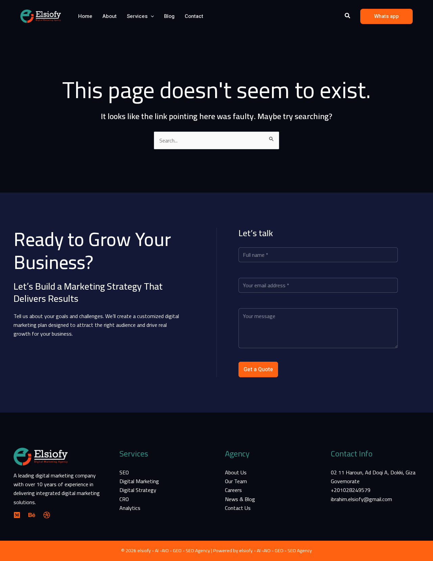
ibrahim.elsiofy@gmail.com (361, 499)
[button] (150, 16)
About (109, 16)
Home (85, 16)
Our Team (236, 481)
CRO (124, 499)
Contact (194, 16)
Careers (233, 490)
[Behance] (31, 515)
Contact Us (238, 508)
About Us (236, 472)
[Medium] (17, 515)
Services (137, 16)
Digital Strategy (137, 490)
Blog (169, 16)
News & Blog (240, 499)
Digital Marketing (139, 481)
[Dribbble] (46, 515)
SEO (124, 472)
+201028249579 (350, 490)
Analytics (129, 508)
